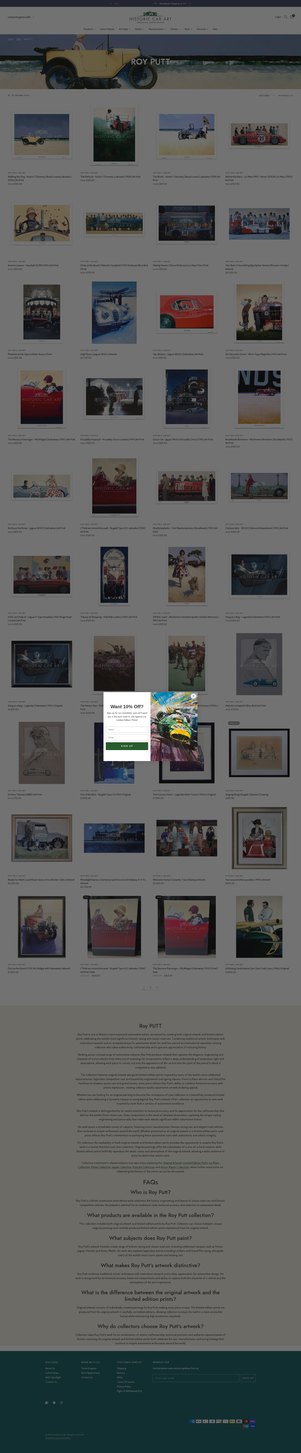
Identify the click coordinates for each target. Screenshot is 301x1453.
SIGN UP (127, 746)
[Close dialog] (193, 696)
